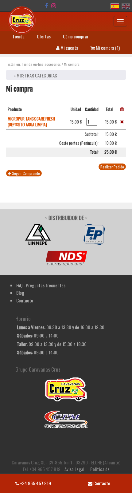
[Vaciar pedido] (122, 109)
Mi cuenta (69, 47)
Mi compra (72, 64)
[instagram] (53, 6)
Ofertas (44, 36)
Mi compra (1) (107, 47)
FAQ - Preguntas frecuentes (40, 285)
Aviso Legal (74, 469)
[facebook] (46, 6)
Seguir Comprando (25, 173)
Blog (20, 292)
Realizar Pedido (112, 166)
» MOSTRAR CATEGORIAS (35, 75)
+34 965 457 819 (35, 483)
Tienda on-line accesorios (41, 64)
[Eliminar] (122, 122)
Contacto (101, 483)
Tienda (18, 36)
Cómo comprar (75, 36)
